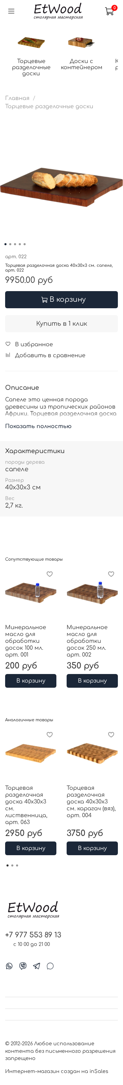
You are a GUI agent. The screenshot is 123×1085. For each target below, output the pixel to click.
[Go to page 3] (17, 865)
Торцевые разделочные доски (31, 67)
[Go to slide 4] (20, 244)
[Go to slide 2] (10, 244)
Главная (17, 98)
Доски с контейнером (81, 64)
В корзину (30, 681)
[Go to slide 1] (5, 244)
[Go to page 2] (12, 865)
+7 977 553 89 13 (33, 935)
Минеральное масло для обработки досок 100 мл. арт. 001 (25, 641)
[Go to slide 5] (25, 244)
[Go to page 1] (7, 865)
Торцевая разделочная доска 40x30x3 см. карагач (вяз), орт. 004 (91, 802)
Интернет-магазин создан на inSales (56, 1071)
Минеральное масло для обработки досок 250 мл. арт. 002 (87, 641)
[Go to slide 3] (15, 244)
